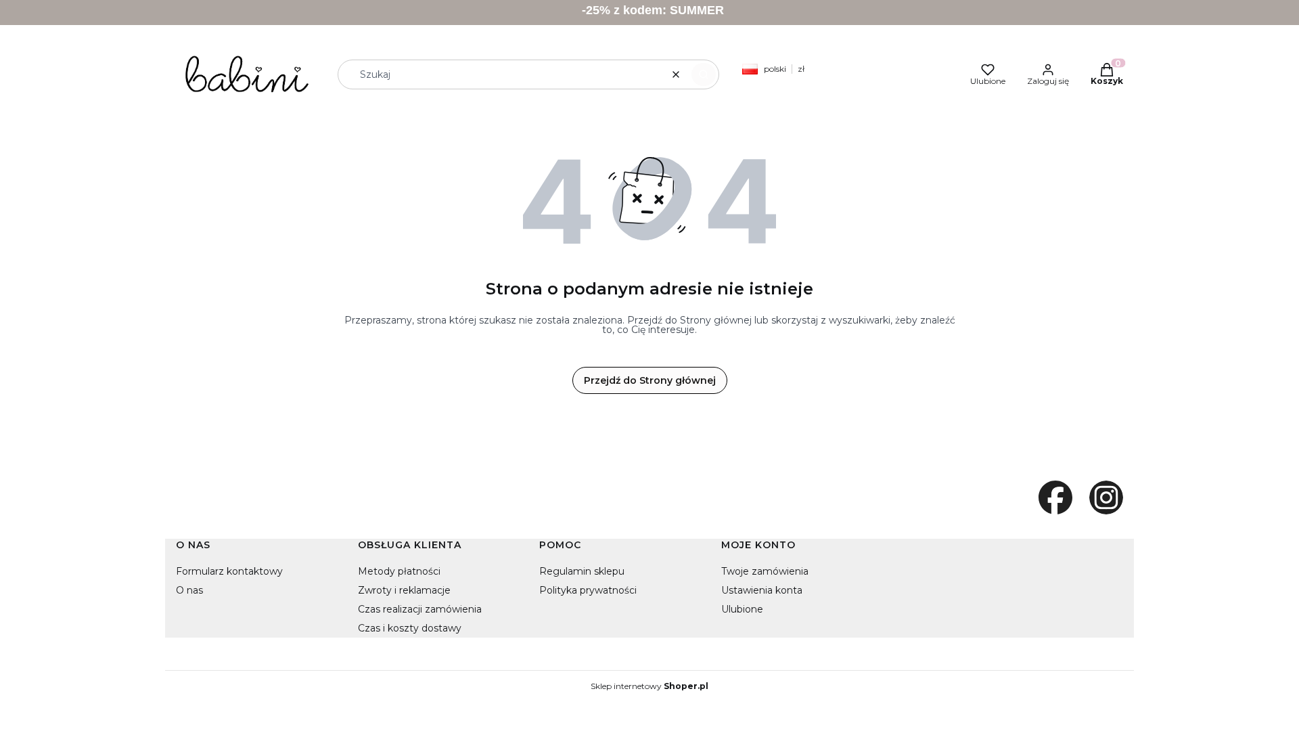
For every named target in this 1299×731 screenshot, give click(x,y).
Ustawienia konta (761, 590)
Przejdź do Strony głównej (650, 380)
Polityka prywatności (588, 590)
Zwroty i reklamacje (404, 590)
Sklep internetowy (649, 686)
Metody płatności (399, 571)
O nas (189, 590)
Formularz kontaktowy (229, 571)
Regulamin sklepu (581, 571)
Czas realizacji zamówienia (420, 609)
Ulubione (742, 609)
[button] (703, 74)
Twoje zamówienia (764, 571)
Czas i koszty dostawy (409, 628)
